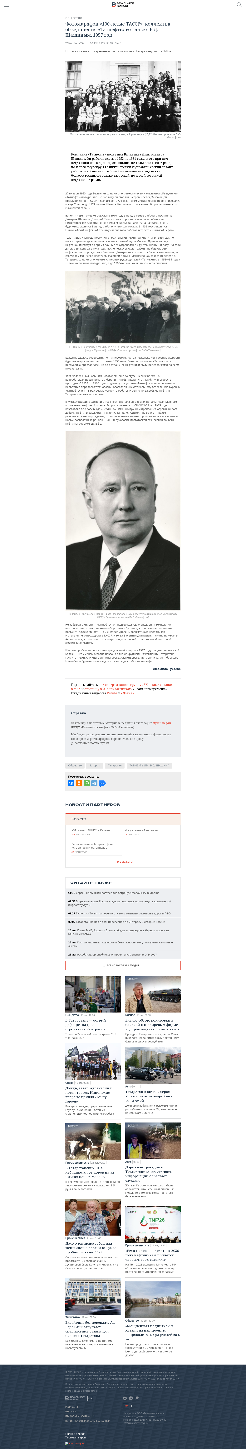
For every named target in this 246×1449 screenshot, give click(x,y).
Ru (126, 1405)
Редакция (71, 1407)
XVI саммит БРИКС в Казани (90, 832)
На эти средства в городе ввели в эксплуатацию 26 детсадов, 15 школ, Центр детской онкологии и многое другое (152, 1340)
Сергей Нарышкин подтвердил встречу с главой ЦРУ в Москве (113, 893)
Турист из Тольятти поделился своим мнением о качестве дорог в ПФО (119, 913)
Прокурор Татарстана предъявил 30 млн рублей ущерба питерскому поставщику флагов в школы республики (152, 1030)
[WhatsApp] (87, 783)
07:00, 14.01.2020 (74, 42)
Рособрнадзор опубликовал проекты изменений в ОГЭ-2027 (112, 954)
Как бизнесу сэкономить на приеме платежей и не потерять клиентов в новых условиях (90, 1335)
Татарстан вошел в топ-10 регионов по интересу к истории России (116, 922)
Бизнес (130, 1015)
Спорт (69, 1082)
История (94, 765)
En (132, 1406)
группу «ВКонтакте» (146, 685)
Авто (128, 1086)
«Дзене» (127, 693)
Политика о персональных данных (87, 1421)
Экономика (72, 1317)
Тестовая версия (76, 1437)
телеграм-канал (116, 685)
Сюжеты (78, 819)
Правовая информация (80, 1416)
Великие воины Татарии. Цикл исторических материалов (92, 847)
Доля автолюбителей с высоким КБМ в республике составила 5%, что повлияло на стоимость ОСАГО (152, 1102)
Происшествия (75, 1238)
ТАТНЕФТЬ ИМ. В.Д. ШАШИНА (149, 765)
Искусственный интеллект (142, 832)
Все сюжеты (124, 861)
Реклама (70, 1411)
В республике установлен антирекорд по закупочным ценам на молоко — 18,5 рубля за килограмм (92, 1178)
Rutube (112, 693)
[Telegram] (94, 783)
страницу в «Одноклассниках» (108, 689)
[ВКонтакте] (71, 783)
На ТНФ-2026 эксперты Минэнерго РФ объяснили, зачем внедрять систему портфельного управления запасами (152, 1261)
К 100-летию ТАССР (110, 42)
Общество (73, 18)
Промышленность (77, 1162)
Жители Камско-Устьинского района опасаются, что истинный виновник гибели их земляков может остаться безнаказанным (149, 1181)
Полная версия (75, 1434)
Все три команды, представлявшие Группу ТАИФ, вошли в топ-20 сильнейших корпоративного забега (89, 1100)
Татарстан (115, 765)
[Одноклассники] (79, 783)
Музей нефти (162, 723)
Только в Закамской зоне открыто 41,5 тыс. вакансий (90, 1029)
